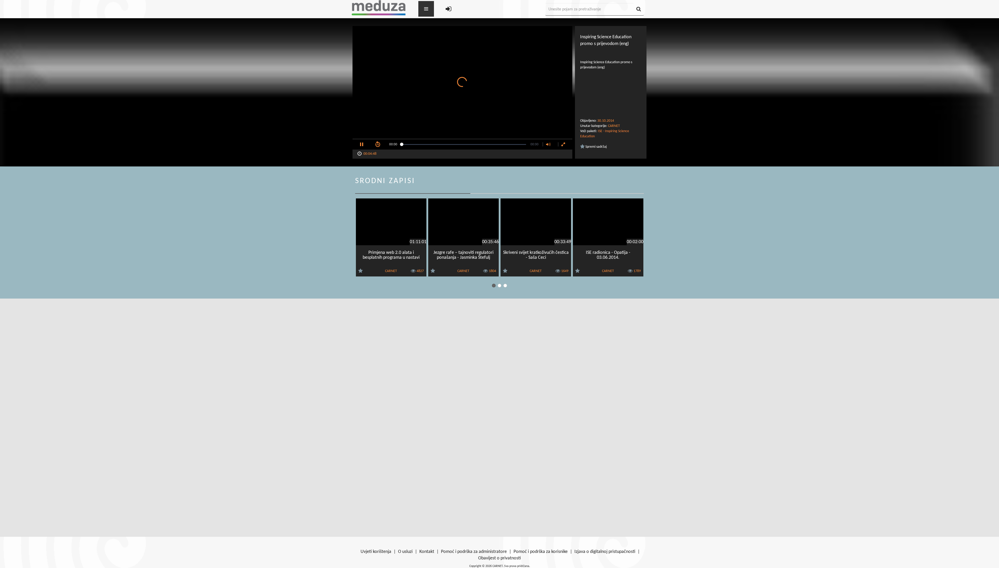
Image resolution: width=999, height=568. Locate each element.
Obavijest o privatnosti (499, 558)
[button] (362, 144)
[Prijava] (448, 9)
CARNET (614, 126)
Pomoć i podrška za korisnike (541, 552)
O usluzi (405, 552)
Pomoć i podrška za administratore (474, 552)
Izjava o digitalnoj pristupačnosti (604, 552)
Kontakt (426, 552)
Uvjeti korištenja (376, 552)
